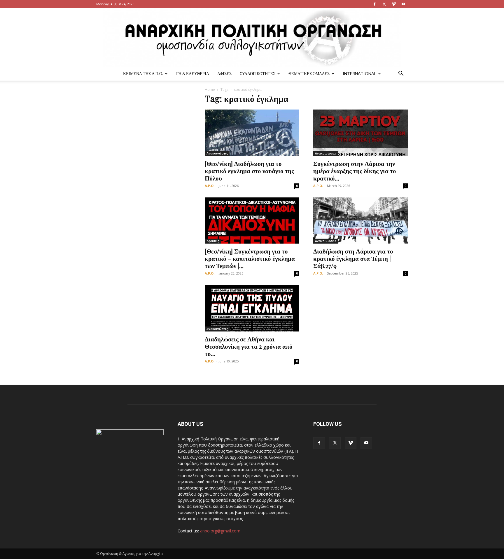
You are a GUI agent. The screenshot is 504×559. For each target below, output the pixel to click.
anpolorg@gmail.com (220, 531)
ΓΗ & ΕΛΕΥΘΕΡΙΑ (192, 73)
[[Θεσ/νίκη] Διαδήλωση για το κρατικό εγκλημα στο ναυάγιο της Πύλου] (252, 133)
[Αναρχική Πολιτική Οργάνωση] (252, 37)
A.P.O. (209, 185)
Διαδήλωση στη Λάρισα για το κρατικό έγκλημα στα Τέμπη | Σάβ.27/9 (353, 258)
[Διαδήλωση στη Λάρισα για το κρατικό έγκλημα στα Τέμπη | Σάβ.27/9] (360, 220)
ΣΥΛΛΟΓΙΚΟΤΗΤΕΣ (257, 73)
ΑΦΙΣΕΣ (224, 73)
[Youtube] (403, 4)
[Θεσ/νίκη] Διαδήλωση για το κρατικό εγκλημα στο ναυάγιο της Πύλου (249, 170)
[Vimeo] (393, 4)
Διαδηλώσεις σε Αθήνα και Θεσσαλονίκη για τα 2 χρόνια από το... (249, 346)
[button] (401, 74)
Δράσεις (212, 241)
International (359, 73)
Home (210, 89)
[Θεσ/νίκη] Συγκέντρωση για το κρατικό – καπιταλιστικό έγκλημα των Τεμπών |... (250, 258)
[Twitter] (384, 4)
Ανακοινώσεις (217, 153)
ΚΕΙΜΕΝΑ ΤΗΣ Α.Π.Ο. (143, 73)
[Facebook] (374, 4)
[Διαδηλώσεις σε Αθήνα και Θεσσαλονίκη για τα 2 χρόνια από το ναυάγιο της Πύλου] (252, 308)
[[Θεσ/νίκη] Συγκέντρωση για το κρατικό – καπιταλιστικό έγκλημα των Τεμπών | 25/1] (252, 220)
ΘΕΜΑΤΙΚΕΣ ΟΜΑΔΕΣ (309, 73)
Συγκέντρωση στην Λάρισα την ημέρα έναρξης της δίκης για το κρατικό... (354, 170)
